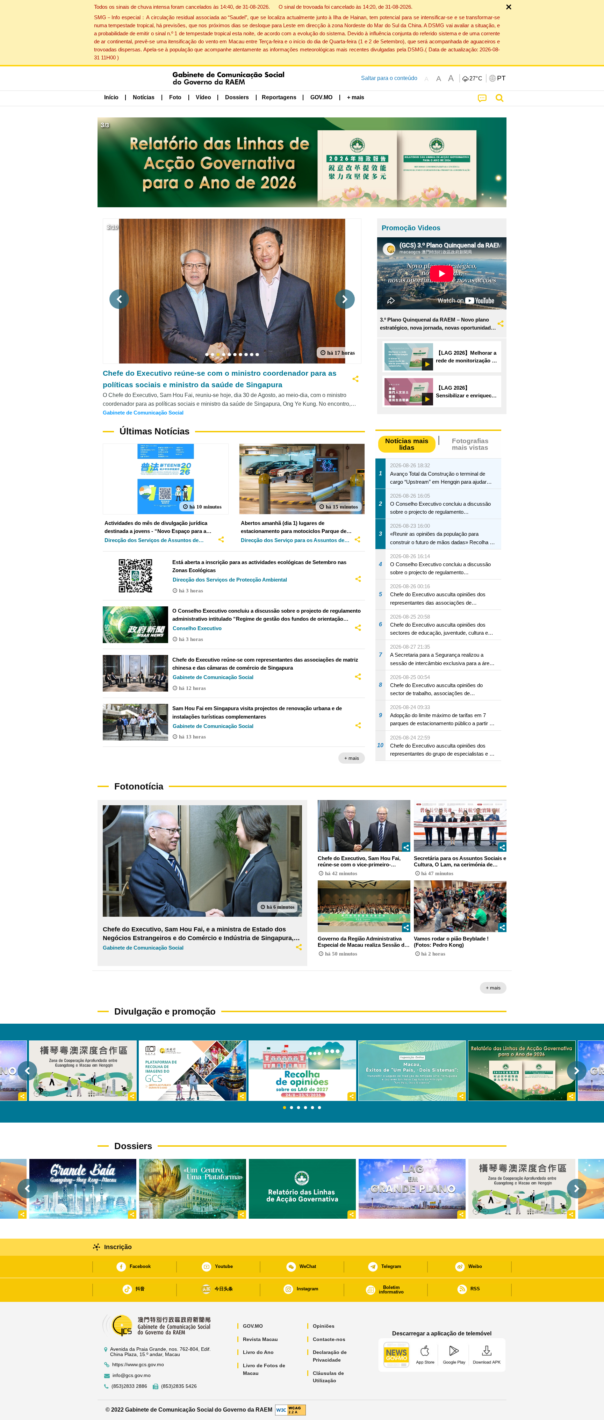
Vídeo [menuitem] (203, 97)
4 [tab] (305, 1107)
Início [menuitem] (111, 97)
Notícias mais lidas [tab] (407, 444)
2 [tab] (291, 1107)
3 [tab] (298, 1107)
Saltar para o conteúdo (389, 78)
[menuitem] (144, 97)
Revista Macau (260, 1339)
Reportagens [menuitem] (279, 97)
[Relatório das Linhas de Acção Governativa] (302, 1189)
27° (476, 78)
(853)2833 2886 (129, 1386)
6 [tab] (319, 1107)
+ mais (351, 758)
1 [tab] (284, 1107)
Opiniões (324, 1326)
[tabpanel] (302, 1070)
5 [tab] (312, 1107)
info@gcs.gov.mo (132, 1375)
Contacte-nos (329, 1339)
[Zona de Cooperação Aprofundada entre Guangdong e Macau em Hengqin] (522, 1189)
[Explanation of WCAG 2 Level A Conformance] (290, 1410)
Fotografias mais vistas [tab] (470, 444)
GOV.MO (253, 1326)
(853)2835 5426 (179, 1386)
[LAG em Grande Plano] (412, 1189)
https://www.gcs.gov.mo (138, 1364)
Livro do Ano (258, 1352)
